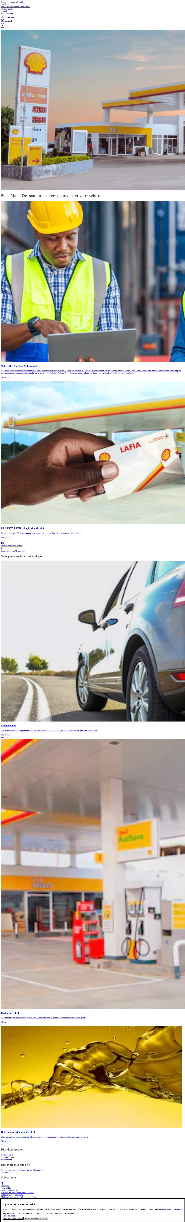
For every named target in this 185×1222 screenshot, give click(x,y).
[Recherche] (92, 25)
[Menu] (92, 28)
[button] (92, 14)
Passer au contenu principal (12, 2)
